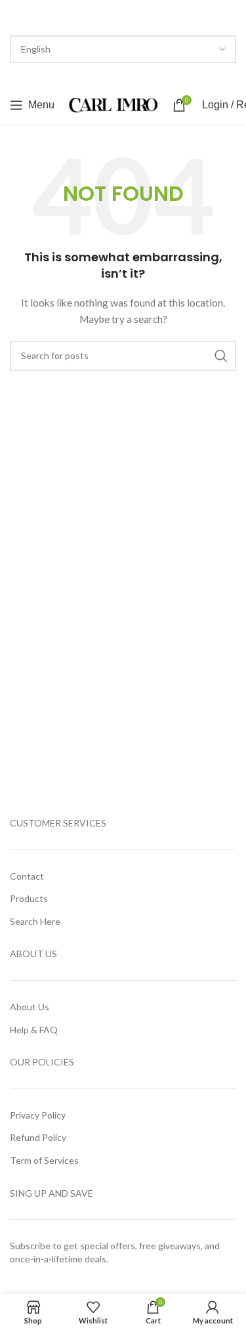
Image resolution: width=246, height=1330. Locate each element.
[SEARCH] (221, 356)
